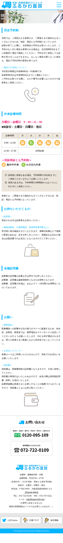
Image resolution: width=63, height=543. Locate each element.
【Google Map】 (31, 492)
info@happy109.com (35, 499)
